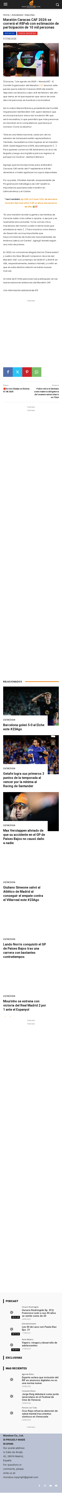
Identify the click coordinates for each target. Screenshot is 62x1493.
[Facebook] (8, 372)
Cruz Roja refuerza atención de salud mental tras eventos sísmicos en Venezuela (40, 1413)
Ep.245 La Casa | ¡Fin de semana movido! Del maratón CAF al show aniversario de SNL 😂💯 (31, 203)
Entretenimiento (29, 1324)
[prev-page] (5, 1017)
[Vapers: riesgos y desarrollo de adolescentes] (11, 1345)
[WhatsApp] (36, 372)
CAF (41, 85)
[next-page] (10, 1017)
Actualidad (17, 14)
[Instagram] (45, 1486)
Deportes (30, 14)
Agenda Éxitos (28, 1374)
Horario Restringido (30, 1307)
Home (6, 14)
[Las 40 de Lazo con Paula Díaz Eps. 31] (11, 1329)
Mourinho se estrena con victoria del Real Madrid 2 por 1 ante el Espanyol (24, 1005)
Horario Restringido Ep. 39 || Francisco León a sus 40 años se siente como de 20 (39, 1313)
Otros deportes (27, 33)
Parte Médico (27, 1339)
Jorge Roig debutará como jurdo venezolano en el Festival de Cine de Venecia (40, 1397)
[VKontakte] (50, 1486)
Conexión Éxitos (28, 1391)
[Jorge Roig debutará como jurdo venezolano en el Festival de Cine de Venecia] (11, 1396)
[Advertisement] (31, 334)
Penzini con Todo (29, 1408)
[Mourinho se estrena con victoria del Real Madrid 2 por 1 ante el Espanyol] (31, 982)
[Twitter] (17, 372)
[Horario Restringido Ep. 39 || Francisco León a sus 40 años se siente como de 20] (11, 1312)
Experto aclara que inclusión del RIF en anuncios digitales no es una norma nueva (40, 1380)
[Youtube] (56, 1486)
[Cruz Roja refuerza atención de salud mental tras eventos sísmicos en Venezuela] (11, 1413)
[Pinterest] (27, 372)
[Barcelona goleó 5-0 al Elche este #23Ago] (31, 706)
